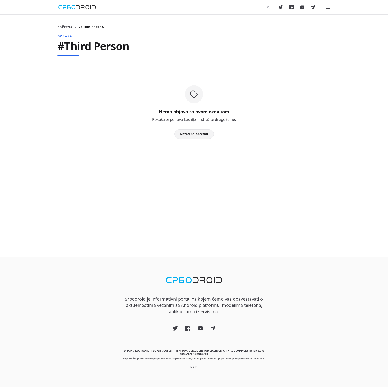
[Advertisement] (194, 190)
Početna (64, 27)
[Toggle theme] (268, 7)
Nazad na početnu (194, 134)
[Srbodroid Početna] (77, 7)
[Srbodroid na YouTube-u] (302, 7)
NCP (194, 367)
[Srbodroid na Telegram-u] (313, 7)
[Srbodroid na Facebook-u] (291, 7)
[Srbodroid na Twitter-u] (281, 7)
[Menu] (327, 7)
